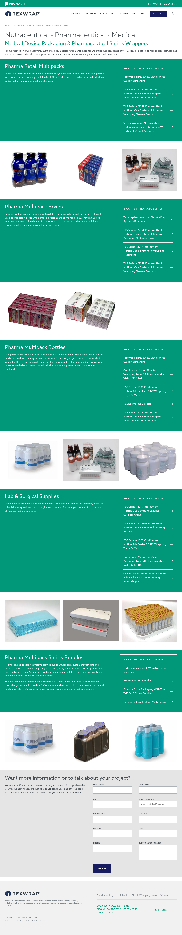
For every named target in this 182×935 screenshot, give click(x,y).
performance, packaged (159, 4)
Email (141, 828)
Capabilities (90, 14)
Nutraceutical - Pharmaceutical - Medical (50, 25)
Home (7, 25)
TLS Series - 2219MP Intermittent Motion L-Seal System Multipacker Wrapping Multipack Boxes (143, 234)
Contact (158, 13)
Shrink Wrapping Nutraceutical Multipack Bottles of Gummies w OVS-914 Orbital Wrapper (143, 127)
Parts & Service (107, 14)
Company (123, 14)
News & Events (139, 14)
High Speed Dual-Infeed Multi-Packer (145, 702)
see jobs (161, 910)
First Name (98, 785)
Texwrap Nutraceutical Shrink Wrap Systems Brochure (144, 79)
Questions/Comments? (150, 843)
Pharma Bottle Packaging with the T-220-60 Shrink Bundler (144, 691)
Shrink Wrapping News (144, 895)
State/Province (146, 799)
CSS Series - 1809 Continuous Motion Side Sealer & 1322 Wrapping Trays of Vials (144, 391)
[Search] (172, 13)
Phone (96, 843)
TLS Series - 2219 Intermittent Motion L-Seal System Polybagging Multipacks (144, 251)
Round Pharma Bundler (137, 404)
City (95, 799)
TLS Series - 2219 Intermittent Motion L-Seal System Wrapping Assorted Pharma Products (142, 94)
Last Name (144, 785)
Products (76, 14)
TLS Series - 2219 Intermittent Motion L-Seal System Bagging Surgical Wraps (141, 511)
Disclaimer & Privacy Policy (15, 917)
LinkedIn (123, 895)
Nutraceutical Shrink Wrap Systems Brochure (144, 670)
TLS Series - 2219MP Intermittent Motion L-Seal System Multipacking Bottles (144, 528)
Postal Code (99, 814)
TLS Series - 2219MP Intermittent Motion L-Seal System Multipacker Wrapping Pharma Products (143, 110)
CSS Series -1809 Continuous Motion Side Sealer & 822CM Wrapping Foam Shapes (144, 578)
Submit (102, 868)
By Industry (20, 25)
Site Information (34, 917)
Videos (164, 895)
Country (143, 814)
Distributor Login (106, 895)
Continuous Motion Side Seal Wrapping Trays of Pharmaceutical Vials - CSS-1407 (144, 374)
